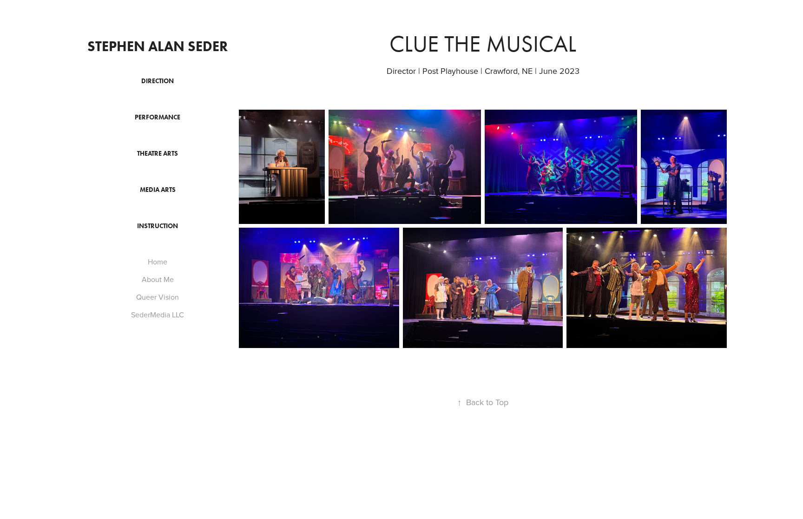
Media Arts (158, 190)
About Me (158, 279)
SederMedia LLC (157, 314)
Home (157, 261)
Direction (157, 81)
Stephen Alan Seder (157, 46)
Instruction (157, 226)
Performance (157, 117)
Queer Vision (157, 297)
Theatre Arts (157, 154)
